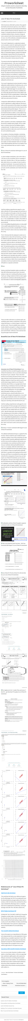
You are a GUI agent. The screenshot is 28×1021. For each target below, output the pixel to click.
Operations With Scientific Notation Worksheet (13, 949)
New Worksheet (9, 972)
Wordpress (21, 1019)
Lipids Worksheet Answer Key (7, 1005)
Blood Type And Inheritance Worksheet (9, 1010)
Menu (14, 12)
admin (4, 21)
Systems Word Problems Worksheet (9, 1000)
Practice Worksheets (18, 972)
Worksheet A (4, 974)
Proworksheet (14, 3)
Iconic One (6, 1019)
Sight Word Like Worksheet (8, 893)
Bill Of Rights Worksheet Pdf (8, 911)
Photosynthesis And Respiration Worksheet (10, 1003)
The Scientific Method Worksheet (10, 930)
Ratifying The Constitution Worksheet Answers (11, 1008)
